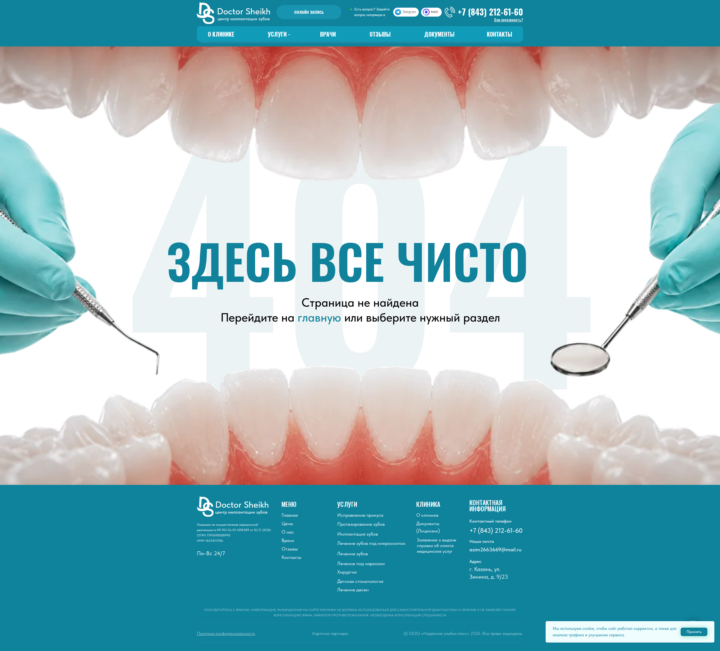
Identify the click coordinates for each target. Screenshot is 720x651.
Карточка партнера (330, 633)
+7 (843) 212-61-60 (490, 11)
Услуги (277, 34)
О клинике (221, 34)
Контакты (499, 34)
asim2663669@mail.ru (495, 549)
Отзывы (380, 34)
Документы (439, 34)
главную (319, 317)
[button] (508, 20)
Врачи (328, 34)
